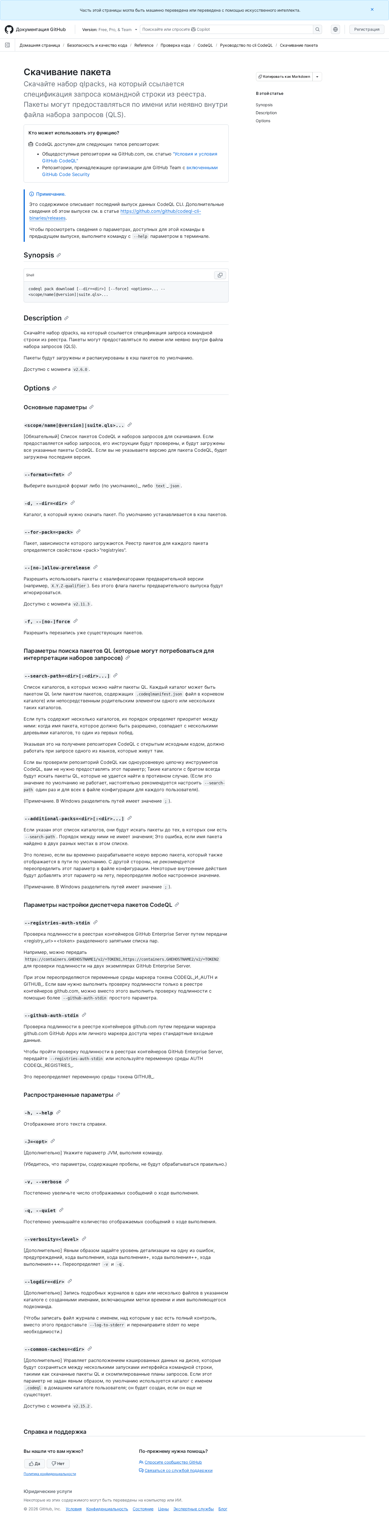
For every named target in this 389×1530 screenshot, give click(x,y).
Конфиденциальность (107, 1508)
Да (37, 1463)
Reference (143, 45)
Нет (61, 1463)
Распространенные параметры (68, 1094)
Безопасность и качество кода (97, 45)
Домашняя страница (40, 45)
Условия (74, 1508)
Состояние (143, 1508)
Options (37, 388)
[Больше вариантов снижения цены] (317, 76)
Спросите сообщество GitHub (173, 1462)
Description (43, 318)
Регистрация (367, 29)
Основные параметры (55, 407)
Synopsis (39, 255)
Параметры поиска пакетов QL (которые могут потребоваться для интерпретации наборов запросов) (119, 654)
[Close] (372, 9)
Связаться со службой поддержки (178, 1470)
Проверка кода (176, 45)
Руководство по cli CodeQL (246, 45)
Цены (163, 1508)
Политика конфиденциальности (50, 1474)
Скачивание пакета (299, 45)
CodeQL (205, 45)
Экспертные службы (193, 1508)
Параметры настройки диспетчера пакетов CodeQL (98, 904)
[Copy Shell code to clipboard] (220, 275)
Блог (222, 1508)
